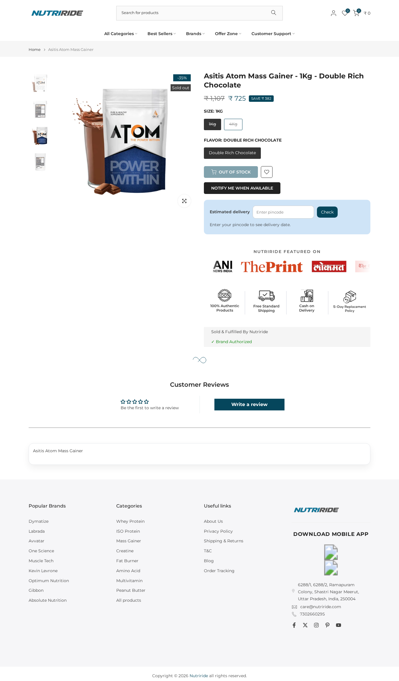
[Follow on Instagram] (316, 625)
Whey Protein (130, 521)
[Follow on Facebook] (294, 625)
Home (35, 49)
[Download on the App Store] (331, 567)
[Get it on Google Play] (331, 552)
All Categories (119, 33)
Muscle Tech (41, 560)
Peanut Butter (130, 590)
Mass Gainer (128, 541)
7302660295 (312, 614)
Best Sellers (160, 33)
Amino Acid (128, 570)
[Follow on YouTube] (338, 625)
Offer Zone (226, 33)
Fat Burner (127, 560)
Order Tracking (219, 570)
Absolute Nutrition (48, 600)
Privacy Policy (218, 531)
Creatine (124, 550)
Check (327, 212)
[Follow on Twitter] (305, 625)
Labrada (37, 531)
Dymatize (38, 521)
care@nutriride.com (320, 606)
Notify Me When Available (242, 188)
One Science (41, 550)
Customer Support (271, 33)
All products (128, 600)
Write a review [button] (249, 404)
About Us (213, 521)
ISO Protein (128, 531)
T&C (208, 550)
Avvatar (36, 541)
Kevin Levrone (43, 570)
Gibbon (36, 590)
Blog (209, 560)
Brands (193, 33)
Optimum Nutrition (49, 580)
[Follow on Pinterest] (327, 625)
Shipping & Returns (223, 541)
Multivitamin (129, 580)
